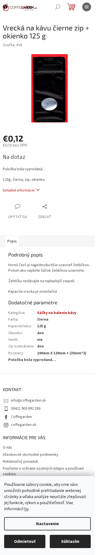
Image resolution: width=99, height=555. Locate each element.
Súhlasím (70, 541)
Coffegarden (21, 417)
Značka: (12, 45)
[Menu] (86, 6)
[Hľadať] (57, 6)
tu (26, 509)
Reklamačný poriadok (20, 461)
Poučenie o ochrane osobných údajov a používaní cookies (43, 471)
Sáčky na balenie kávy (56, 313)
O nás (7, 447)
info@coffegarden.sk (28, 400)
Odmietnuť (24, 541)
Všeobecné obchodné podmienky (30, 454)
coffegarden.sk (23, 425)
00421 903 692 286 (25, 408)
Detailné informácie (19, 190)
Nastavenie (47, 524)
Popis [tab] (12, 241)
